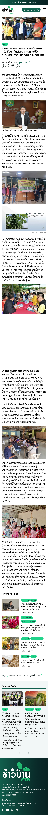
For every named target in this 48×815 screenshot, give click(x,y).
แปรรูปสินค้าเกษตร (28, 621)
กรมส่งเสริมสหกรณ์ (14, 675)
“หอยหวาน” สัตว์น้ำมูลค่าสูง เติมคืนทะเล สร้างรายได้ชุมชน (33, 661)
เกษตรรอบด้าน (27, 617)
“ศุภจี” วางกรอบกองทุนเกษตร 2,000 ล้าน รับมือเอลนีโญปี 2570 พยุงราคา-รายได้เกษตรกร (33, 606)
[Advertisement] (24, 340)
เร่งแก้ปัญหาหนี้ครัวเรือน (32, 675)
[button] (19, 753)
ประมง (33, 656)
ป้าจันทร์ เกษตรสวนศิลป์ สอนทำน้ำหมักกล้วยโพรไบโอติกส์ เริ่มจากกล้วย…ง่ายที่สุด (33, 645)
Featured (25, 600)
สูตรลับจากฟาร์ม (37, 638)
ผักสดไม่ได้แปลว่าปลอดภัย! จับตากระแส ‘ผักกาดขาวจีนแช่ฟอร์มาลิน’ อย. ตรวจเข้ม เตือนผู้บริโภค (35, 718)
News (5, 44)
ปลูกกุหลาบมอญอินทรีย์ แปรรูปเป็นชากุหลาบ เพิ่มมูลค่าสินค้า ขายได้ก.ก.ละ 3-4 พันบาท (33, 627)
